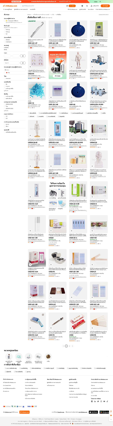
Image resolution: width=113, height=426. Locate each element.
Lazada (56, 419)
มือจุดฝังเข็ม (62, 116)
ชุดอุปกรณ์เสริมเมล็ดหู (73, 368)
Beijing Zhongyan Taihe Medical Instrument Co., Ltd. (78, 210)
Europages (78, 419)
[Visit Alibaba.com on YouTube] (104, 401)
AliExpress (34, 419)
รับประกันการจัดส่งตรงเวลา (31, 388)
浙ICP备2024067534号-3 (96, 423)
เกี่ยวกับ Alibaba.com (8, 379)
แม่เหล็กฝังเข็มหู (24, 368)
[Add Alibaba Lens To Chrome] (24, 412)
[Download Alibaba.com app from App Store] (93, 412)
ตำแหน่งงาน (6, 391)
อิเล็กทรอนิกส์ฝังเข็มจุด (36, 368)
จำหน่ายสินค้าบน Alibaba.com (98, 382)
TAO (68, 419)
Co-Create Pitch (7, 385)
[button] (67, 6)
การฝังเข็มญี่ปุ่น (61, 368)
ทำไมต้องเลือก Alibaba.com (9, 382)
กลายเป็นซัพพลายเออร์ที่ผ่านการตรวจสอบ (100, 392)
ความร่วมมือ (94, 395)
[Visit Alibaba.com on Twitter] (98, 401)
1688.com (40, 419)
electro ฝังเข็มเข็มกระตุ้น (12, 368)
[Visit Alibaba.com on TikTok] (107, 401)
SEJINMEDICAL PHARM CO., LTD (77, 77)
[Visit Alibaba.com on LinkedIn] (95, 401)
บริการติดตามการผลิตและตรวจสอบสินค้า (33, 395)
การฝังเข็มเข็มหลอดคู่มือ (101, 368)
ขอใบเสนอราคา (51, 385)
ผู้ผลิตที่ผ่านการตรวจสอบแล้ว (54, 382)
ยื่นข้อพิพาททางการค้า (74, 388)
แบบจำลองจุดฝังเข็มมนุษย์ (77, 113)
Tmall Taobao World (49, 419)
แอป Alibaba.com (83, 412)
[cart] (87, 6)
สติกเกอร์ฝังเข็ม (33, 113)
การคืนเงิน (71, 391)
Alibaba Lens (8, 412)
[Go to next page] (72, 346)
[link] (111, 411)
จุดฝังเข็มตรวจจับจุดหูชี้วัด (92, 113)
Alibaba (29, 14)
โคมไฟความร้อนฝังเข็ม (86, 368)
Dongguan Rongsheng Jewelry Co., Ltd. (37, 77)
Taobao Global (62, 419)
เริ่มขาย (93, 385)
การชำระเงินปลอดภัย (30, 382)
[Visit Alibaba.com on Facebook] (92, 401)
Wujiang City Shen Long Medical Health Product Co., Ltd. (99, 46)
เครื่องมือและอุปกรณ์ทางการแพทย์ (41, 14)
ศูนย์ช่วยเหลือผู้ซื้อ (73, 382)
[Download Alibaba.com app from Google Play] (105, 412)
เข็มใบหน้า (32, 116)
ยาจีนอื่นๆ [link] (58, 14)
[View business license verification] (70, 423)
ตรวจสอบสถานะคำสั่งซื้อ (97, 388)
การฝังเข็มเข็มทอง (64, 113)
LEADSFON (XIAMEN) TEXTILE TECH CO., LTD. (37, 46)
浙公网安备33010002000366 (81, 423)
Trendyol (73, 419)
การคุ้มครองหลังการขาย (31, 391)
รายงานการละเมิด (73, 397)
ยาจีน (53, 14)
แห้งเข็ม (104, 113)
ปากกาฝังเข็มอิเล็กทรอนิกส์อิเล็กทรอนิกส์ (48, 113)
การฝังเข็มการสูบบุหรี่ (49, 368)
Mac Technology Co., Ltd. (34, 106)
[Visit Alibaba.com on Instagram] (101, 401)
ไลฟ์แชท (71, 385)
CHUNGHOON (72, 46)
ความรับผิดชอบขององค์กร (9, 388)
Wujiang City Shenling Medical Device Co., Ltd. (58, 46)
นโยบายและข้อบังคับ (30, 398)
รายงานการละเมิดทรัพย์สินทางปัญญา (78, 394)
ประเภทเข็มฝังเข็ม (51, 116)
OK (23, 56)
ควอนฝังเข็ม (41, 116)
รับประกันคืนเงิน (29, 385)
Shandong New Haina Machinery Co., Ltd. (99, 77)
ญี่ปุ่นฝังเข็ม (9, 371)
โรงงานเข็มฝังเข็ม (19, 371)
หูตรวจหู (28, 371)
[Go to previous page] (63, 346)
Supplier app (61, 412)
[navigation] (15, 180)
